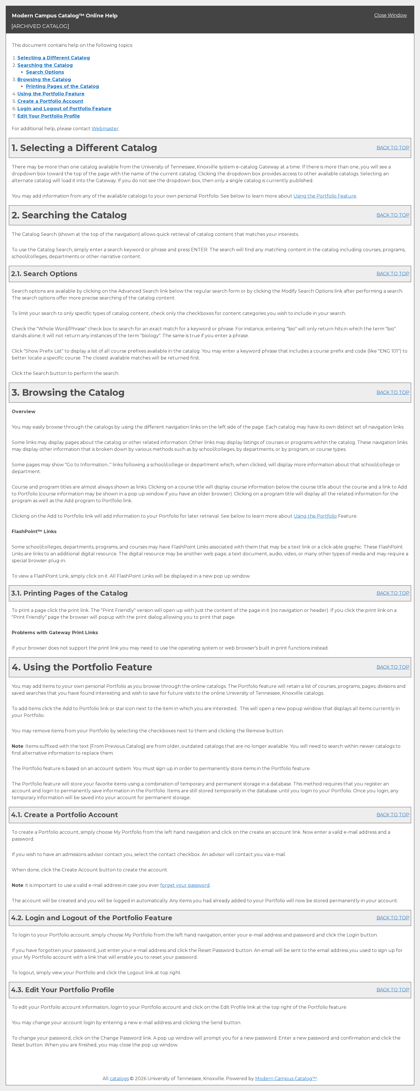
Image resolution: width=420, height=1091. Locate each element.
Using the (315, 516)
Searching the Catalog (45, 65)
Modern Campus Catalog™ (286, 1078)
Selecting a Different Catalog (53, 58)
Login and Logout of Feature (64, 108)
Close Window (390, 15)
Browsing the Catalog (44, 79)
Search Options (45, 72)
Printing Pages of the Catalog (62, 86)
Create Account (50, 101)
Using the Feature (51, 94)
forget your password (185, 885)
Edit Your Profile (48, 116)
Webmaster (105, 128)
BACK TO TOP (393, 147)
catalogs (119, 1078)
